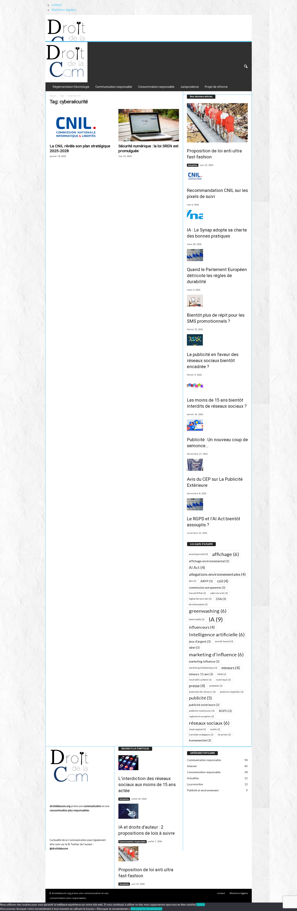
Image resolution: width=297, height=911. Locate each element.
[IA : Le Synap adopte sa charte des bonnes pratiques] (217, 215)
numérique (223, 679)
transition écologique (201, 734)
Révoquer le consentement (146, 908)
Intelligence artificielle (217, 634)
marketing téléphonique (203, 667)
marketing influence (204, 661)
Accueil (53, 95)
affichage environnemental (209, 561)
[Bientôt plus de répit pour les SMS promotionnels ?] (217, 301)
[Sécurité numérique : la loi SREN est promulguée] (148, 125)
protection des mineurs (202, 691)
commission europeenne (207, 587)
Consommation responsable (156, 86)
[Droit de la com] (74, 28)
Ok (198, 904)
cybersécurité (219, 593)
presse (197, 686)
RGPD (225, 711)
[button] (245, 66)
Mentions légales (64, 10)
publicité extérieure (204, 705)
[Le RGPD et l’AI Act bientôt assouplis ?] (217, 504)
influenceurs (202, 627)
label (194, 647)
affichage (225, 554)
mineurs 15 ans (201, 674)
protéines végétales (231, 691)
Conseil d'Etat (197, 593)
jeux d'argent (200, 641)
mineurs (230, 668)
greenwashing (207, 611)
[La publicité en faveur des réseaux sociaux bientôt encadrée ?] (217, 340)
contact (57, 5)
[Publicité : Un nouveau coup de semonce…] (217, 425)
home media (196, 619)
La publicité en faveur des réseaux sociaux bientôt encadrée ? (212, 360)
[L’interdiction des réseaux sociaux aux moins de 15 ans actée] (148, 762)
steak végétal (197, 729)
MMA (221, 674)
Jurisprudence (189, 86)
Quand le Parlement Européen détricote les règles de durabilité (217, 275)
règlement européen (201, 716)
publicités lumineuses (202, 710)
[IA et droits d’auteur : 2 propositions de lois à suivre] (148, 811)
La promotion (195, 784)
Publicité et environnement (203, 790)
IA (216, 619)
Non (202, 904)
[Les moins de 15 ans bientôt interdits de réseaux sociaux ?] (217, 386)
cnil (222, 581)
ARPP (206, 581)
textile (215, 729)
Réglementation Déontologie (71, 86)
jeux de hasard (224, 641)
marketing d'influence (216, 654)
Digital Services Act (200, 598)
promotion (215, 685)
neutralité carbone (200, 679)
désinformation (198, 604)
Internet (192, 766)
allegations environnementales (217, 574)
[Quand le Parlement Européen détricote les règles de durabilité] (217, 255)
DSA (221, 599)
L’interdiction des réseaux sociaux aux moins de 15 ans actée (147, 784)
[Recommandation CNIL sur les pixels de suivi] (217, 176)
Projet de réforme (216, 86)
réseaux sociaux (209, 723)
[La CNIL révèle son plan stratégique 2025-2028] (80, 125)
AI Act (197, 567)
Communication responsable (113, 86)
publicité (200, 698)
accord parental (198, 554)
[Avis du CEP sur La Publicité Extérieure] (217, 465)
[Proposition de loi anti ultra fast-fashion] (217, 122)
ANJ (192, 581)
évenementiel (200, 740)
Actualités (192, 165)
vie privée (224, 734)
